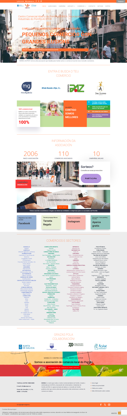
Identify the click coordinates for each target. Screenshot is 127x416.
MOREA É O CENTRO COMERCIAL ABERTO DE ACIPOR (63, 358)
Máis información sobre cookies (101, 391)
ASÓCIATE (70, 6)
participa (91, 178)
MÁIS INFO (62, 207)
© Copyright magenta (23, 404)
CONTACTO (91, 6)
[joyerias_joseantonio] (100, 95)
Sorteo (107, 6)
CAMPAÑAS (62, 6)
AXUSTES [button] (114, 413)
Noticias (100, 6)
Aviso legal (95, 383)
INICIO (44, 6)
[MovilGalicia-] (26, 94)
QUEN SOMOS (52, 6)
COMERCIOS (80, 6)
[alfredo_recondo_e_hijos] (51, 95)
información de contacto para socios (63, 367)
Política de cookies (97, 388)
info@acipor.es (26, 386)
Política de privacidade (98, 385)
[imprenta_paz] (76, 95)
